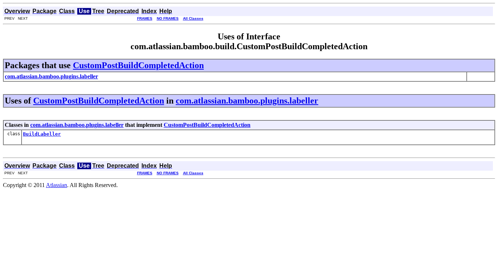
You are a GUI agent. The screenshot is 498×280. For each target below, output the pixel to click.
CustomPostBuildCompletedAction (138, 65)
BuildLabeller (42, 134)
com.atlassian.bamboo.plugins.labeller (247, 100)
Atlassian (56, 185)
